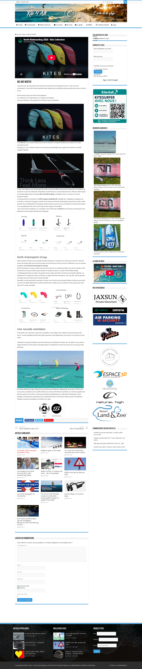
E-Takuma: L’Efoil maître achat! (115, 447)
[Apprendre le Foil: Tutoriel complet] (58, 636)
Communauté (31, 25)
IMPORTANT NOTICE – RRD (115, 443)
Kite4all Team (98, 447)
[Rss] (103, 2)
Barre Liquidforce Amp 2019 (29, 428)
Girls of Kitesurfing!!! (77, 428)
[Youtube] (112, 2)
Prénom (95, 639)
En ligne (101, 38)
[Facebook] (105, 2)
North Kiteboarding (47, 194)
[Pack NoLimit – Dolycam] (18, 645)
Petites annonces (45, 25)
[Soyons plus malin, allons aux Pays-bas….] (18, 654)
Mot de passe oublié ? (101, 76)
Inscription (97, 74)
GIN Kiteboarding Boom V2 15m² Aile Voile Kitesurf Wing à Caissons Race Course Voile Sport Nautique (109, 187)
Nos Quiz (69, 25)
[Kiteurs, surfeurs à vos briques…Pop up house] (58, 654)
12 (35, 636)
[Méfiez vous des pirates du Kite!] (58, 645)
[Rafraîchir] (21, 588)
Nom (19, 565)
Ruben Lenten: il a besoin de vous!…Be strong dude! (51, 472)
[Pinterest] (110, 2)
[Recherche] (125, 2)
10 (35, 645)
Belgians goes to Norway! (51, 450)
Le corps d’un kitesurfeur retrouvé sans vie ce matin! (74, 451)
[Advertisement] (71, 616)
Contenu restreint (103, 25)
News (24, 34)
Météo (90, 25)
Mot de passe (98, 56)
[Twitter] (107, 2)
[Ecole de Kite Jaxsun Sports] (18, 636)
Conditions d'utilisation (88, 665)
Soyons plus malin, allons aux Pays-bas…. (34, 653)
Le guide (80, 25)
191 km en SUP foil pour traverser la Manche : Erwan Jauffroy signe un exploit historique (50, 497)
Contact (112, 665)
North (23, 142)
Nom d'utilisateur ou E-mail (102, 48)
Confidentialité (121, 665)
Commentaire (22, 545)
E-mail (19, 572)
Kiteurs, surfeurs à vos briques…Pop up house (74, 653)
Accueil (20, 25)
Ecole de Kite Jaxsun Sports (35, 634)
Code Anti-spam (22, 594)
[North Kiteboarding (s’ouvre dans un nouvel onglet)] (39, 194)
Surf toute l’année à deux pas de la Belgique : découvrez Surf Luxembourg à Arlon (28, 522)
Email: (95, 645)
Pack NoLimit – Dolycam (34, 643)
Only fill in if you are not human (103, 66)
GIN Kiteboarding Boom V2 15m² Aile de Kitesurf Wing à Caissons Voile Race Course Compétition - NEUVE (109, 220)
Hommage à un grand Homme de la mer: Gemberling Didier (25, 473)
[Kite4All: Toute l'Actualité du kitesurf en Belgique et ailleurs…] (71, 13)
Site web (20, 579)
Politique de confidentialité (70, 665)
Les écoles (59, 25)
